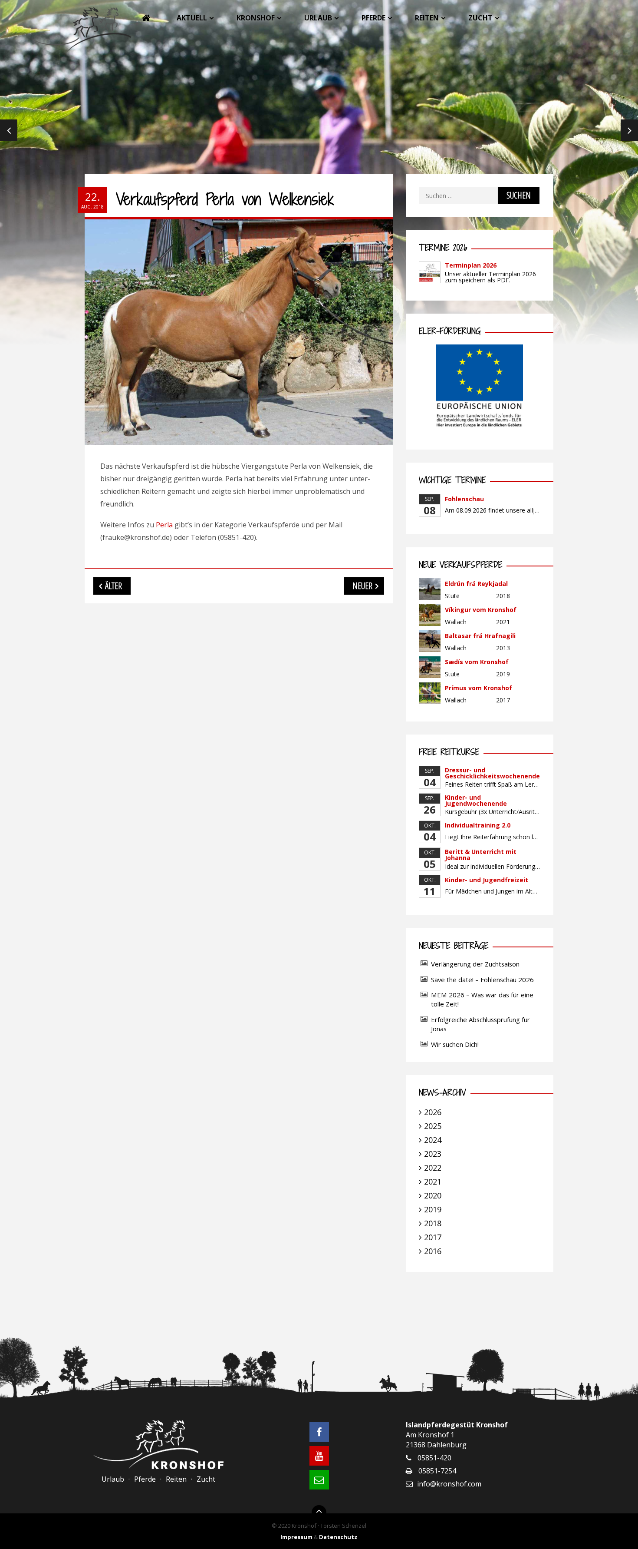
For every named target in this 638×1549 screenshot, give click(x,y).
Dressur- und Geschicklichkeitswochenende (492, 773)
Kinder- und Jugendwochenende (476, 800)
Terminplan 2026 (471, 265)
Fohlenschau (464, 499)
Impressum (296, 1537)
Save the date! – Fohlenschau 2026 (482, 979)
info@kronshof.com (449, 1484)
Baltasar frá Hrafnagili (480, 636)
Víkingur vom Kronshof (480, 610)
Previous (8, 130)
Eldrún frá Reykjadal (476, 583)
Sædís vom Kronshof (477, 662)
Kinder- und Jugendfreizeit (486, 880)
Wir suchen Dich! (455, 1044)
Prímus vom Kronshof (478, 688)
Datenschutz (338, 1537)
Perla (164, 525)
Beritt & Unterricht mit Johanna (480, 854)
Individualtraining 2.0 (477, 825)
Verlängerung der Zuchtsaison (475, 964)
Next (629, 130)
